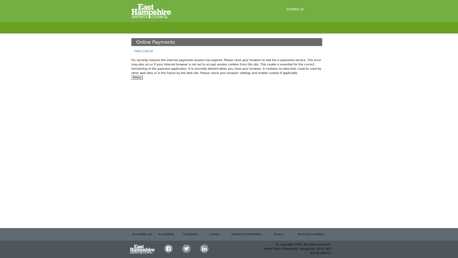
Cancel (148, 51)
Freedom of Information (247, 234)
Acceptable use (142, 234)
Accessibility (166, 234)
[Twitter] (186, 248)
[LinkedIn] (204, 248)
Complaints (190, 234)
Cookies (214, 234)
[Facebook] (168, 248)
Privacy (278, 234)
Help (137, 51)
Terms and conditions (310, 234)
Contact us (295, 9)
